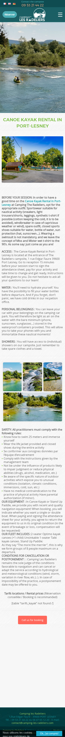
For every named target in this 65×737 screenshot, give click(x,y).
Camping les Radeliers (33, 713)
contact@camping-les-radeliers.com (32, 723)
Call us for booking (32, 620)
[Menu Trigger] (60, 14)
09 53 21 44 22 (32, 5)
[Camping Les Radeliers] (33, 14)
